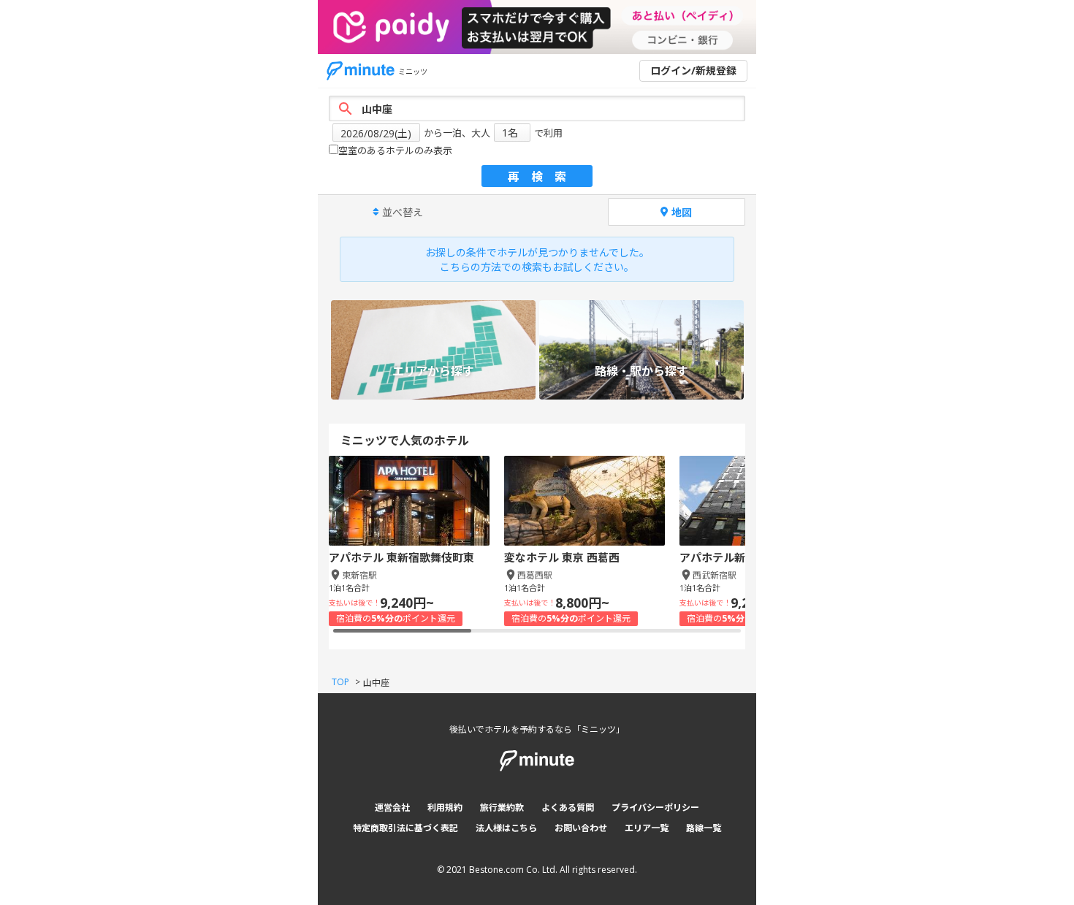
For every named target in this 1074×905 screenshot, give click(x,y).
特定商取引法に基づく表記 (405, 828)
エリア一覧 (647, 828)
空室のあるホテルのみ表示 (395, 150)
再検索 (543, 177)
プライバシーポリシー (655, 807)
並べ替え (402, 212)
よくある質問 (567, 807)
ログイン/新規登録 (693, 70)
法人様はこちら (506, 828)
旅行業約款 (502, 807)
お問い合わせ (581, 828)
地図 (681, 212)
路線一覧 (703, 828)
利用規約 (444, 807)
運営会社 (392, 807)
